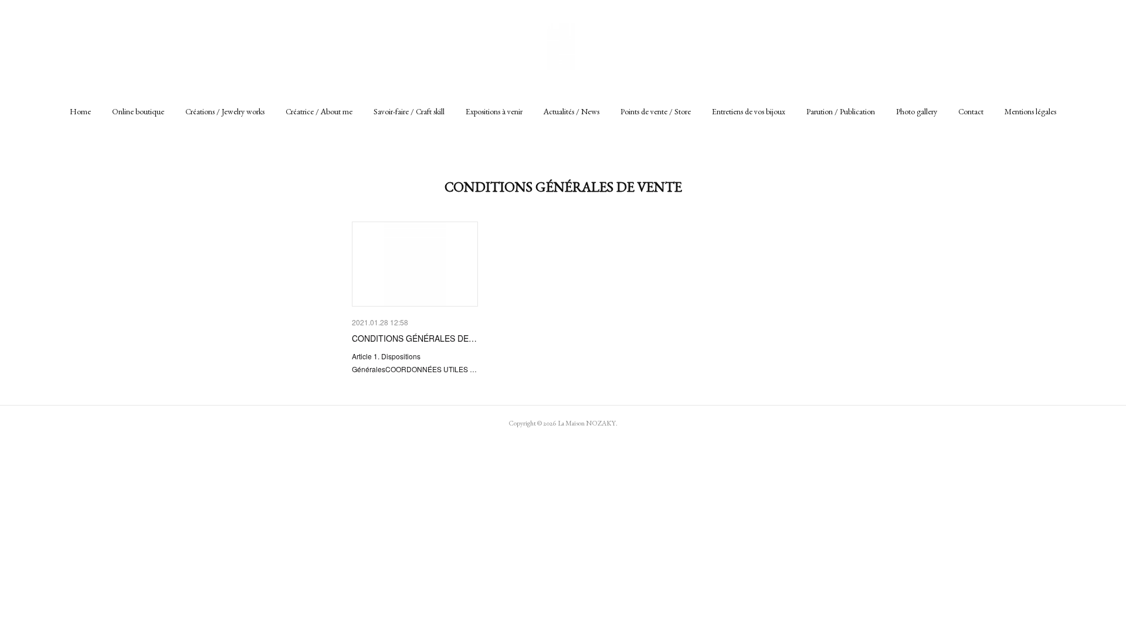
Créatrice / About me (319, 111)
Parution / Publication (840, 111)
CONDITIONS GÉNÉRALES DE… (414, 338)
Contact (970, 111)
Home (80, 111)
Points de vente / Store (655, 111)
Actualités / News (571, 111)
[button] (80, 111)
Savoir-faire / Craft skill (409, 111)
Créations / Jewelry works (224, 111)
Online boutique (138, 111)
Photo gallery (916, 111)
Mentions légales (1030, 111)
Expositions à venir (494, 111)
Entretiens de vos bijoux (748, 111)
